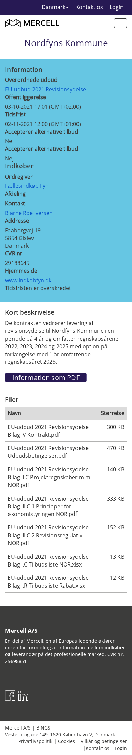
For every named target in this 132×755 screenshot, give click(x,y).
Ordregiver (19, 176)
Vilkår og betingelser (104, 741)
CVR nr (13, 253)
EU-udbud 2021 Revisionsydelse (45, 89)
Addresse (17, 220)
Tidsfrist (15, 114)
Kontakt (15, 203)
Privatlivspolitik (35, 741)
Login (117, 7)
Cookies (66, 741)
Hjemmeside (21, 270)
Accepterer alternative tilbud (41, 132)
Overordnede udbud (31, 80)
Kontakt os (89, 7)
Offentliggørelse (25, 97)
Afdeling (15, 193)
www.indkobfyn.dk (28, 280)
